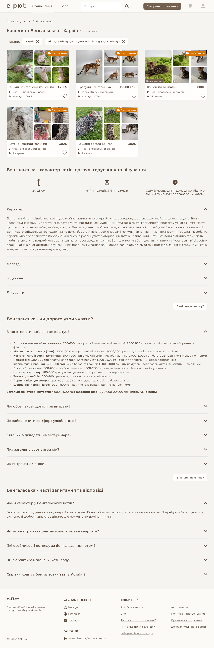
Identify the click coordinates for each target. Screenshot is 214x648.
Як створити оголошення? (138, 620)
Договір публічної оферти (188, 626)
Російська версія (132, 607)
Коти (27, 21)
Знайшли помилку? (190, 306)
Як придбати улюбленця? (138, 626)
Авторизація (179, 607)
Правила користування (186, 620)
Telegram (74, 620)
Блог (124, 613)
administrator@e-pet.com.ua (87, 638)
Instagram (74, 607)
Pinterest (74, 613)
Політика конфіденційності (189, 613)
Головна (12, 21)
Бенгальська (44, 21)
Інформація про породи (137, 633)
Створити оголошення (162, 6)
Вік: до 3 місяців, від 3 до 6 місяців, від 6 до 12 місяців (84, 41)
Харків (30, 41)
